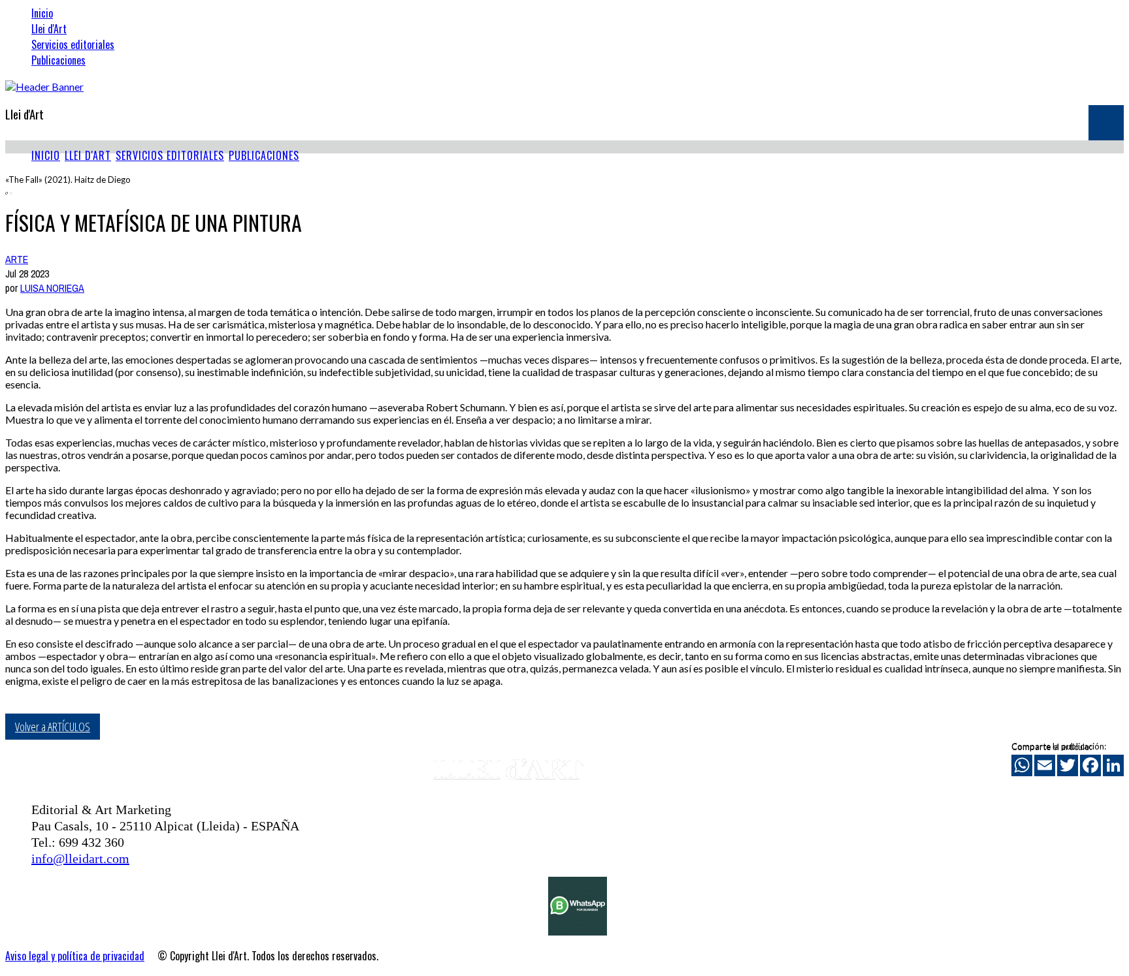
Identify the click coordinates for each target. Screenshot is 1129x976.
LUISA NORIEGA (52, 288)
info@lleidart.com (80, 858)
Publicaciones (58, 60)
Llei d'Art (49, 29)
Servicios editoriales (72, 44)
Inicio (42, 13)
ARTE (16, 259)
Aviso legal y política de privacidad (74, 956)
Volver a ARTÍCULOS (52, 726)
